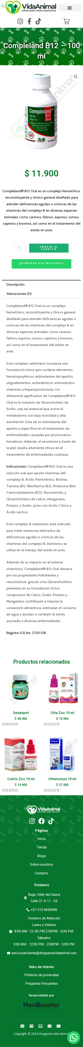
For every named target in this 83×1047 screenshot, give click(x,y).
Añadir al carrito (49, 248)
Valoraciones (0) (19, 293)
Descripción (15, 284)
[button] (69, 7)
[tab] (41, 284)
